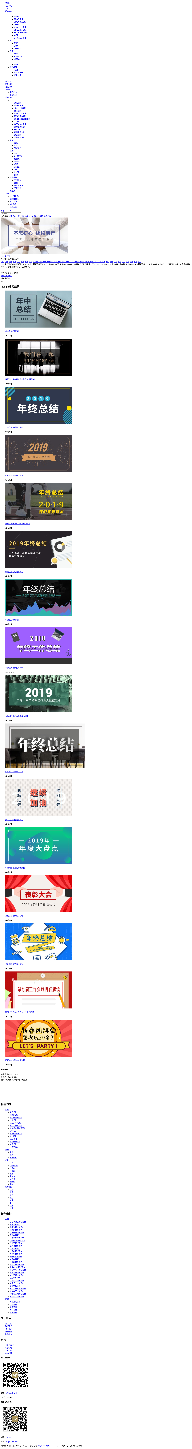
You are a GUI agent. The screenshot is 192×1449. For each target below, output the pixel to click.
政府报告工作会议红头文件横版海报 (19, 1012)
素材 (11, 41)
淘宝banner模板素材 (17, 1267)
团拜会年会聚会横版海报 (15, 1060)
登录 (2, 211)
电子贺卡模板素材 (17, 1283)
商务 (68, 262)
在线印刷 (8, 87)
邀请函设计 (18, 19)
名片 (16, 54)
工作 (22, 262)
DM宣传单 (18, 57)
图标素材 (13, 1310)
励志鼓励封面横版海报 (14, 820)
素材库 (8, 3)
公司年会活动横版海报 (14, 476)
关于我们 (8, 1329)
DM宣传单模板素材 (17, 1241)
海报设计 (17, 17)
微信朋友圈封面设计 (22, 33)
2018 (96, 262)
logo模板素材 (15, 1278)
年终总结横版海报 (12, 620)
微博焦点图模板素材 (18, 1294)
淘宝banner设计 (20, 38)
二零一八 (101, 262)
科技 (14, 216)
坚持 (80, 262)
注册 (9, 211)
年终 (44, 262)
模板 (7, 1219)
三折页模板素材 (16, 1243)
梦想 (88, 262)
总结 (64, 262)
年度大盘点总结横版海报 (15, 868)
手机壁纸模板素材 (17, 1233)
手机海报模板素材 (17, 1227)
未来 (119, 262)
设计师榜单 (14, 199)
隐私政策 (8, 1334)
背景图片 (17, 49)
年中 (107, 262)
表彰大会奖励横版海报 (14, 916)
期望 (123, 262)
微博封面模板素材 (17, 1297)
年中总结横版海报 (12, 331)
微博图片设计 (19, 127)
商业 (135, 262)
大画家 (12, 191)
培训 (10, 216)
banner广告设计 (20, 27)
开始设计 (8, 81)
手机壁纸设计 (19, 137)
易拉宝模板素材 (16, 1254)
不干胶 (17, 62)
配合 (76, 262)
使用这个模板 (6, 276)
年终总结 (50, 262)
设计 (11, 14)
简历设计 (17, 135)
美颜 (16, 70)
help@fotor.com (12, 1442)
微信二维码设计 (20, 30)
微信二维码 (38, 216)
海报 (16, 65)
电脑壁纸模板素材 (17, 1275)
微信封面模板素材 (17, 1291)
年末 (60, 262)
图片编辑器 (18, 73)
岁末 (56, 262)
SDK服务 (13, 207)
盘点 (40, 262)
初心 (18, 262)
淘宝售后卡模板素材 (18, 1270)
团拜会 (35, 262)
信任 (72, 262)
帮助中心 (8, 1324)
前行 (14, 262)
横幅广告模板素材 (17, 1265)
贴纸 (16, 43)
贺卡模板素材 (15, 1286)
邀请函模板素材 (16, 1230)
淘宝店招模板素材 (17, 1273)
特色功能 (8, 11)
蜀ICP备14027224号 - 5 (46, 1446)
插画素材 (13, 1307)
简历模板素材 (15, 1259)
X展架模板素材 (16, 1257)
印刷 (11, 51)
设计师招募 (9, 6)
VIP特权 (13, 204)
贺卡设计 (17, 25)
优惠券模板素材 (16, 1251)
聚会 (111, 262)
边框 (16, 46)
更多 (7, 193)
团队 (2, 262)
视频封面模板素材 (17, 1281)
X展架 (16, 172)
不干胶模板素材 (16, 1262)
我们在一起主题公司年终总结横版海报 (20, 379)
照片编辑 (13, 67)
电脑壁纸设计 (19, 132)
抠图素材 (13, 1313)
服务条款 (8, 1332)
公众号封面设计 (20, 22)
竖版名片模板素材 (17, 1238)
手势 (84, 262)
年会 (26, 262)
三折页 (17, 169)
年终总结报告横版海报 (14, 572)
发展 (127, 262)
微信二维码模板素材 (18, 1289)
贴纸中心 (13, 95)
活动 (22, 216)
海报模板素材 (15, 1225)
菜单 (16, 175)
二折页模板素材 (16, 1246)
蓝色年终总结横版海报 (14, 964)
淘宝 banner (29, 216)
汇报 (115, 262)
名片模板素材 (15, 1235)
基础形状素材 (15, 1302)
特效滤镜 (17, 75)
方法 (131, 262)
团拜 (30, 262)
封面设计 (17, 35)
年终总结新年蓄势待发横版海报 (17, 524)
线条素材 (13, 1305)
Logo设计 (18, 129)
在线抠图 (17, 180)
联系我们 (8, 1326)
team (10, 262)
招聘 (18, 216)
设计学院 (8, 9)
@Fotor (9, 1437)
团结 (6, 262)
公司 (139, 262)
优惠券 (17, 59)
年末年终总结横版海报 (14, 427)
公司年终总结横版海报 (14, 772)
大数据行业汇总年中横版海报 (16, 716)
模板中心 (13, 92)
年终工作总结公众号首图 (15, 668)
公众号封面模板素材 (18, 1222)
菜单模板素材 (15, 1249)
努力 (92, 262)
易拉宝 (17, 167)
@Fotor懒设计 (11, 1393)
